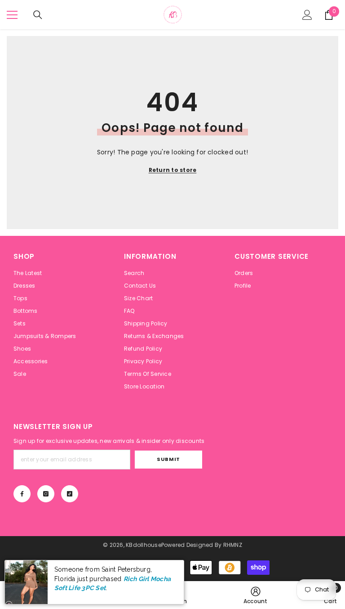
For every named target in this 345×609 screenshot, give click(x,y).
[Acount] (307, 15)
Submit (168, 459)
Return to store (173, 170)
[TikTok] (69, 493)
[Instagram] (45, 493)
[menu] (12, 14)
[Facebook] (22, 493)
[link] (256, 595)
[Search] (37, 14)
